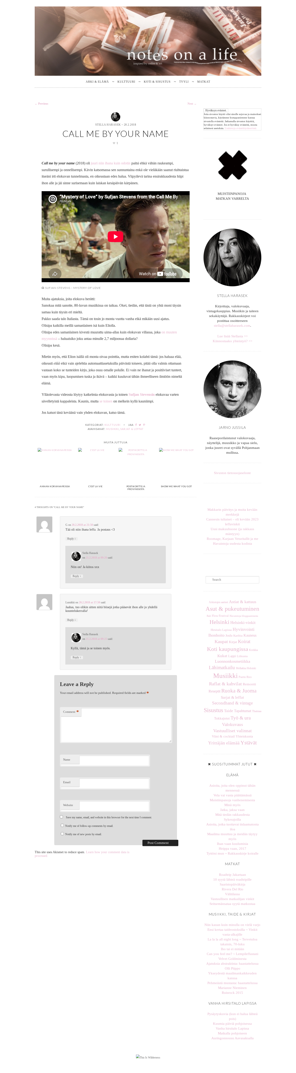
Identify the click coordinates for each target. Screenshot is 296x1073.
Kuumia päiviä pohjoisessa (232, 1023)
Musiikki (112, 428)
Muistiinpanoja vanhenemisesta (232, 800)
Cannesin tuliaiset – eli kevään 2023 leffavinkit (232, 521)
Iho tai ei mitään (232, 949)
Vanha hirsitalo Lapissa (232, 1028)
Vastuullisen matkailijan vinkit (232, 899)
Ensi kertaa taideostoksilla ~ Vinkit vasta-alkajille (232, 932)
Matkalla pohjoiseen (232, 1033)
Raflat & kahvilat (225, 683)
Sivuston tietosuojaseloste (232, 473)
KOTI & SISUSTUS (157, 81)
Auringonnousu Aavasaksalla (232, 1038)
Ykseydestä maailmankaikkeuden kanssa (232, 975)
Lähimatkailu (222, 667)
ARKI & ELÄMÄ (97, 81)
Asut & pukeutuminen (232, 608)
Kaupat (221, 641)
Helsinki (219, 622)
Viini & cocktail (223, 736)
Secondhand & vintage (232, 703)
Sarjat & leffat (132, 428)
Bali (209, 616)
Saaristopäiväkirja (232, 884)
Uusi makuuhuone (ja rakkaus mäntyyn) (232, 531)
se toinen (105, 401)
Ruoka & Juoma (238, 691)
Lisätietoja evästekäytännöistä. (241, 128)
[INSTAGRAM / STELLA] (230, 209)
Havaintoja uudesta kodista (232, 543)
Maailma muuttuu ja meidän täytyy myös (232, 836)
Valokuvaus (232, 724)
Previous (41, 103)
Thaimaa (256, 711)
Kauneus (250, 635)
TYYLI (184, 81)
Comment (71, 712)
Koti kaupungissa (227, 649)
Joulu (228, 635)
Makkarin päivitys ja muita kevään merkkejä (232, 512)
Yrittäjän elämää (224, 743)
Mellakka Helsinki (246, 668)
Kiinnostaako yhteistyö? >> (232, 341)
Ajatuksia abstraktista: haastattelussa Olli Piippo (232, 966)
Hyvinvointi (243, 629)
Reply (71, 538)
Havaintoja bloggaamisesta (244, 615)
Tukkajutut (222, 718)
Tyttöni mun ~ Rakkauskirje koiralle (233, 853)
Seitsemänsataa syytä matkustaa (232, 904)
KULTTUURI (126, 81)
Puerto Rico (245, 677)
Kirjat (233, 642)
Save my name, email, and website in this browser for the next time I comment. (109, 817)
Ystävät (248, 743)
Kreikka (253, 650)
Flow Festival (220, 615)
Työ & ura (241, 718)
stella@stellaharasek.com (232, 325)
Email (67, 782)
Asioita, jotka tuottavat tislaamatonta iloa (232, 826)
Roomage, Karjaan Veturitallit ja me (232, 539)
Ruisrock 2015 (232, 992)
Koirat (244, 641)
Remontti (249, 684)
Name (66, 759)
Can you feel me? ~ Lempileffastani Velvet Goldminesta (232, 956)
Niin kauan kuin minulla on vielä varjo (232, 925)
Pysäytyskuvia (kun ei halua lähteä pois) (232, 1016)
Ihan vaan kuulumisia (232, 844)
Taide (228, 711)
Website (68, 805)
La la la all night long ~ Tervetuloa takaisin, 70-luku (232, 941)
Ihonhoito (216, 635)
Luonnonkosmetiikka (232, 661)
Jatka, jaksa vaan (232, 810)
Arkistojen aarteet (218, 602)
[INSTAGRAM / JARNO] (234, 209)
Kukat (222, 656)
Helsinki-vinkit (243, 622)
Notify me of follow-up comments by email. (89, 826)
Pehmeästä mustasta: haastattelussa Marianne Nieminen (232, 985)
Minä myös (232, 805)
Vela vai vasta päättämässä (232, 795)
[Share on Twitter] (140, 424)
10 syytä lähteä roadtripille (232, 879)
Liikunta (242, 656)
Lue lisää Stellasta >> (232, 336)
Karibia (238, 635)
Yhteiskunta (244, 736)
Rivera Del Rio (232, 889)
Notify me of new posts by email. (83, 834)
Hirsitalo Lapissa (221, 630)
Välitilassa (232, 894)
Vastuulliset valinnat (232, 730)
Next (192, 103)
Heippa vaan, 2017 (232, 848)
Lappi (232, 656)
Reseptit (214, 691)
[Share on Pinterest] (144, 424)
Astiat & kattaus (242, 601)
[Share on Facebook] (136, 424)
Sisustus (213, 710)
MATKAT (203, 81)
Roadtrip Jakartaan (232, 875)
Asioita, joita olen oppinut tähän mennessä (232, 788)
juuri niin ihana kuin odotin (110, 163)
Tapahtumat (242, 711)
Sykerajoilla (232, 819)
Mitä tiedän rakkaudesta (232, 814)
